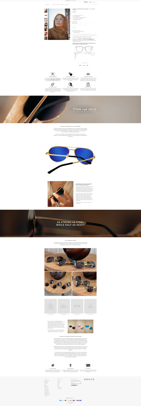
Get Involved (66, 4)
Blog (58, 385)
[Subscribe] (80, 382)
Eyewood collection (46, 392)
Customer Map (46, 386)
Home (53, 4)
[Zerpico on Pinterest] (75, 385)
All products (45, 387)
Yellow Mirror (90, 22)
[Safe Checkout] (88, 365)
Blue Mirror (85, 22)
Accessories (45, 395)
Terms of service (60, 388)
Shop (55, 4)
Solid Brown (75, 24)
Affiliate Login (46, 381)
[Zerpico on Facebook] (72, 385)
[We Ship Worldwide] (52, 365)
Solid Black (74, 22)
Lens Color (75, 21)
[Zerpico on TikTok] (77, 385)
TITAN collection (46, 388)
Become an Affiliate (46, 380)
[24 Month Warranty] (70, 365)
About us (59, 4)
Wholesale (45, 385)
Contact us (62, 4)
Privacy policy (59, 387)
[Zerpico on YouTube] (74, 385)
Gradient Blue (80, 24)
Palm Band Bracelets (47, 394)
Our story (59, 381)
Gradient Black (80, 22)
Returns (59, 386)
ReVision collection (46, 393)
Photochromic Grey (86, 24)
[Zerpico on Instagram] (71, 385)
